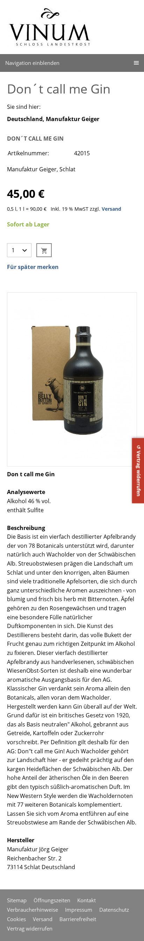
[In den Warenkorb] (44, 250)
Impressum (78, 909)
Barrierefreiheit (77, 919)
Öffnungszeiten (52, 900)
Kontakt (86, 900)
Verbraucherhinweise (32, 909)
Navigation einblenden (32, 62)
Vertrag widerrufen (29, 928)
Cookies (16, 919)
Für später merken (33, 267)
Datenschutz (114, 909)
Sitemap (17, 900)
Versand (111, 209)
